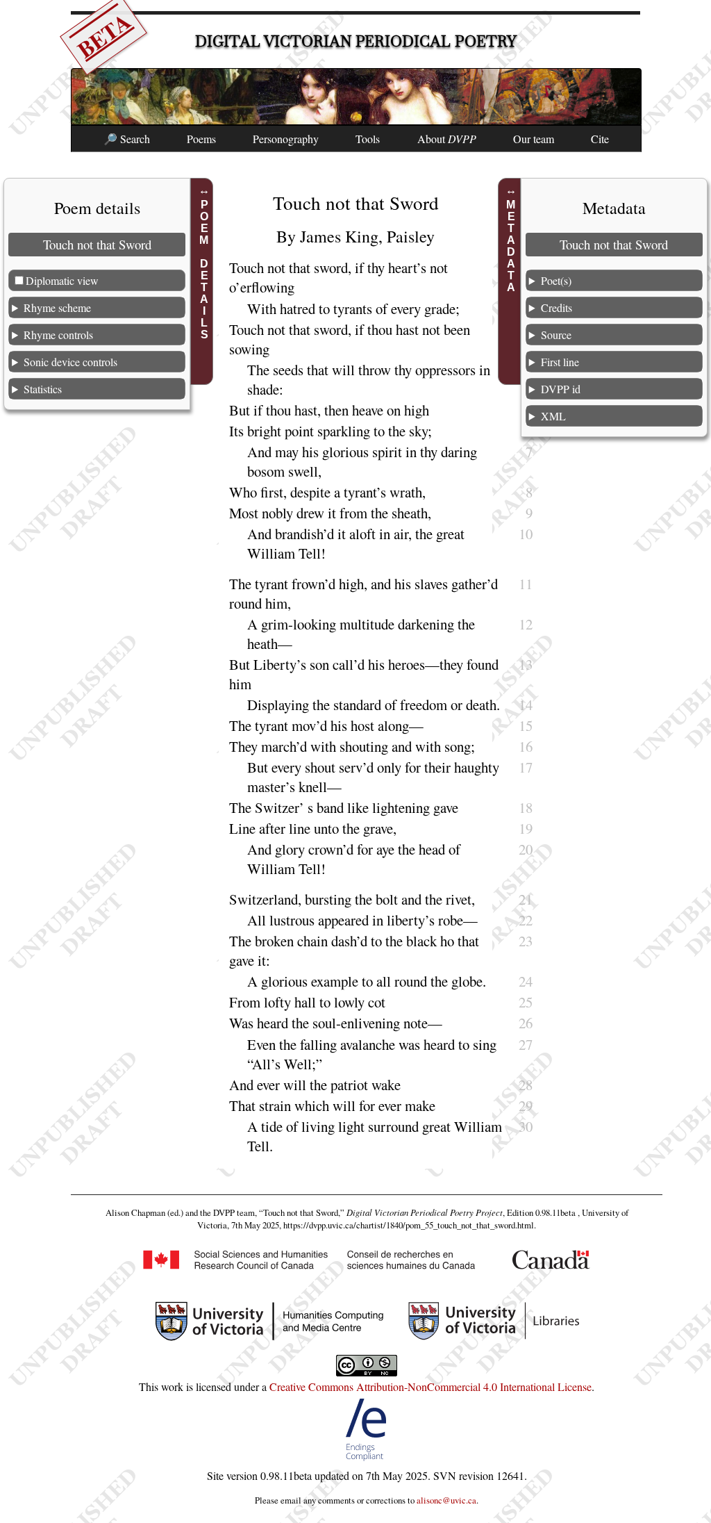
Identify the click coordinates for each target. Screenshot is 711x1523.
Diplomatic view (62, 280)
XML (553, 416)
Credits (556, 307)
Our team (533, 138)
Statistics (43, 388)
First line (560, 361)
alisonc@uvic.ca (446, 1500)
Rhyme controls (58, 334)
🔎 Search (126, 138)
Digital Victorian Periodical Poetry (356, 41)
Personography (286, 138)
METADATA (511, 246)
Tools (368, 138)
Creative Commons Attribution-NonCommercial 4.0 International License (430, 1386)
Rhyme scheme (57, 307)
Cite (600, 138)
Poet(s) (556, 280)
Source (556, 334)
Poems (201, 138)
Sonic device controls (70, 361)
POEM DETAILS (204, 269)
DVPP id (560, 388)
